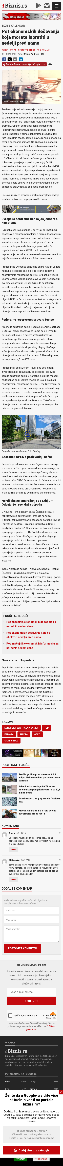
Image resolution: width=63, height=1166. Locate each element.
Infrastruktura (26, 50)
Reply (13, 849)
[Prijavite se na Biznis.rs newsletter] (47, 6)
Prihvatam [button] (20, 1159)
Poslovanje (43, 50)
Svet (7, 1089)
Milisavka (14, 860)
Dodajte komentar (17, 888)
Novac (33, 1089)
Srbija (33, 1081)
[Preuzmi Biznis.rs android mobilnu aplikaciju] (38, 6)
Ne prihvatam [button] (41, 1159)
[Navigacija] (56, 6)
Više (50, 64)
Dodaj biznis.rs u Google (33, 1150)
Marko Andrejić (31, 54)
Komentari (10, 826)
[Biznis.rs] (16, 1050)
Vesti (7, 1081)
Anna (12, 833)
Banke (5, 50)
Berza (13, 50)
